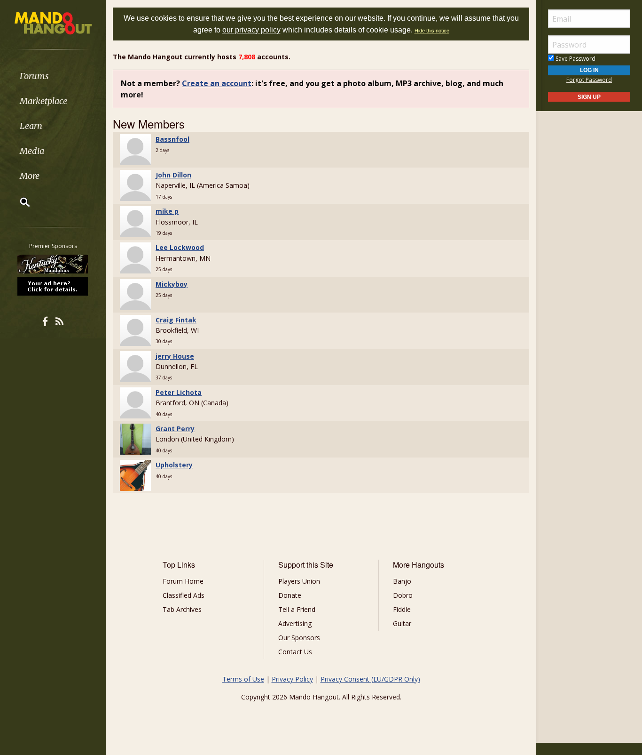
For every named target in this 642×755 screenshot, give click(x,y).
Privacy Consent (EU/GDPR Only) (370, 679)
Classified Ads (183, 595)
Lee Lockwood (180, 247)
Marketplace (43, 101)
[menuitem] (53, 76)
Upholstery (174, 464)
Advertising (295, 623)
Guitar (402, 623)
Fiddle (402, 609)
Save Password (574, 59)
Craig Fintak (176, 319)
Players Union (299, 581)
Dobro (403, 595)
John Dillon (173, 174)
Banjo (402, 581)
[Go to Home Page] (53, 22)
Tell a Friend (296, 609)
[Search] (19, 202)
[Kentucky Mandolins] (53, 264)
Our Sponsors (299, 637)
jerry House (175, 356)
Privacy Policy (292, 679)
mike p (167, 211)
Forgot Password (589, 80)
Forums (34, 76)
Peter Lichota (179, 392)
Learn (31, 125)
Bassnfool (172, 139)
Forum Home (183, 581)
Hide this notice (432, 30)
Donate (289, 595)
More (29, 175)
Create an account (216, 83)
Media (32, 150)
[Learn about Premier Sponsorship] (53, 286)
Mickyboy (172, 284)
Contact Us (295, 651)
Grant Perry (175, 428)
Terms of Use (243, 679)
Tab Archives (182, 609)
